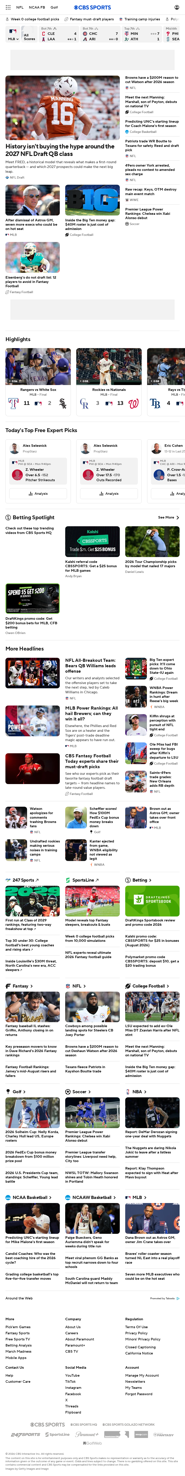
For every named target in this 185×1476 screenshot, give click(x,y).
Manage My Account (142, 1375)
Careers (71, 1333)
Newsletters (135, 1381)
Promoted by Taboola (162, 1298)
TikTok (70, 1381)
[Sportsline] (58, 1434)
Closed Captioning (140, 1347)
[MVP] (141, 1433)
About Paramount (79, 1339)
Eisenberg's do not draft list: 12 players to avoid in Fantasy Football (32, 268)
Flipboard (73, 1412)
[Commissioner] (116, 1433)
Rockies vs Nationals (109, 382)
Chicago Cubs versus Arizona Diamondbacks (100, 34)
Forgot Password (139, 1394)
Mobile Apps (15, 1358)
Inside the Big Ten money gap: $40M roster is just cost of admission (92, 211)
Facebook (73, 1394)
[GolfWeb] (92, 1443)
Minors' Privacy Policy (142, 1339)
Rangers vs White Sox (38, 382)
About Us (73, 1327)
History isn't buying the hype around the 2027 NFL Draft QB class (62, 127)
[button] (8, 7)
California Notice (139, 1353)
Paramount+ (75, 1345)
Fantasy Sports (17, 1333)
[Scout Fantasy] (163, 1434)
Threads (71, 1406)
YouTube (72, 1375)
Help (9, 1375)
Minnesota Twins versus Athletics (142, 34)
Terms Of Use (136, 1327)
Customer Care (17, 1381)
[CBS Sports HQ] (83, 1424)
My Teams (133, 1387)
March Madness (18, 1351)
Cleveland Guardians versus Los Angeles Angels (59, 34)
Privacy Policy (136, 1333)
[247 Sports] (25, 1433)
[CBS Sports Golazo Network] (128, 1424)
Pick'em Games (17, 1327)
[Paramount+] (87, 1433)
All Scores (29, 34)
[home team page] (20, 476)
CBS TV (71, 1351)
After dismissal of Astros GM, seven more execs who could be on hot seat (32, 211)
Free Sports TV (17, 1339)
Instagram (73, 1387)
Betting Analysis (18, 1345)
